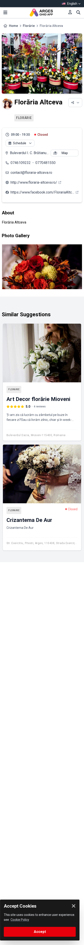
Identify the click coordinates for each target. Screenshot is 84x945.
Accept (40, 932)
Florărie (29, 26)
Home (13, 26)
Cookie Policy (20, 919)
